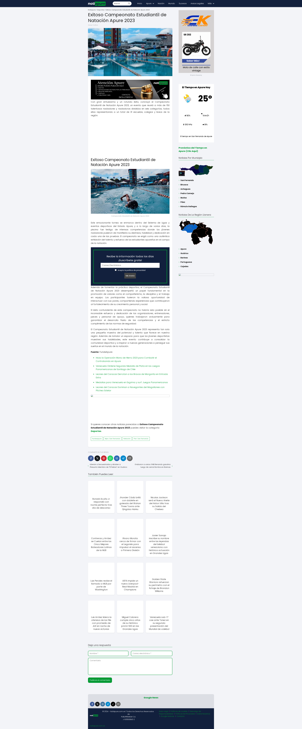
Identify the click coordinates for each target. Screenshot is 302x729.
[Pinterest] (104, 458)
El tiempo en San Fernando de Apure (196, 136)
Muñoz (183, 198)
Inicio (139, 3)
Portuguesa (186, 262)
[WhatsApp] (110, 458)
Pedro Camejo (187, 193)
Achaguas (185, 189)
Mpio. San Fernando (112, 439)
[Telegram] (123, 458)
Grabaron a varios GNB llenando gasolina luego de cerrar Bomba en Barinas (152, 465)
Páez (182, 202)
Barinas (184, 257)
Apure (148, 3)
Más (210, 3)
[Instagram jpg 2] (130, 396)
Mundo (171, 3)
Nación (161, 3)
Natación (127, 439)
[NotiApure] (130, 98)
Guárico (184, 253)
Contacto (180, 716)
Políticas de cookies (179, 711)
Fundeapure (97, 439)
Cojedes (184, 266)
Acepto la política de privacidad (131, 270)
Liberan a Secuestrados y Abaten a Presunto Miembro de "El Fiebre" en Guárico (108, 465)
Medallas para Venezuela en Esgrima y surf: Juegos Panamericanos (132, 382)
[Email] (130, 458)
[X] (97, 458)
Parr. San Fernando (141, 439)
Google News (151, 697)
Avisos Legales (197, 3)
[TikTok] (113, 704)
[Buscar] (129, 3)
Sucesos (183, 3)
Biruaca (184, 184)
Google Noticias (167, 716)
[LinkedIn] (117, 458)
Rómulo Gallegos (188, 206)
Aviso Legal (163, 711)
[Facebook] (91, 458)
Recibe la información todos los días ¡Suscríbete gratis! (130, 258)
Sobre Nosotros (203, 714)
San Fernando (187, 180)
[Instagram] (102, 704)
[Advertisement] (130, 136)
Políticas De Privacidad (185, 714)
